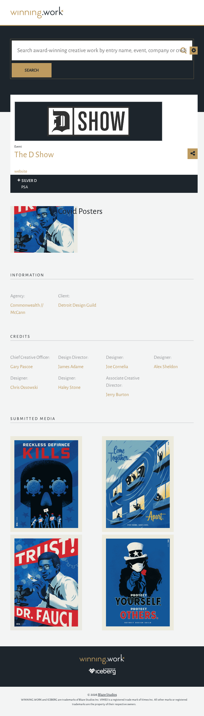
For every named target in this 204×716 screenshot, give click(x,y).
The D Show (34, 154)
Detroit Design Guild (77, 305)
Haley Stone (69, 387)
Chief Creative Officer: (30, 357)
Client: (64, 296)
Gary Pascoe (21, 366)
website (20, 171)
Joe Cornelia (117, 366)
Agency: (17, 296)
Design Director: (73, 357)
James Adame (70, 366)
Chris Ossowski (24, 387)
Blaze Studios (107, 695)
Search (32, 70)
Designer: (115, 357)
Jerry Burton (117, 394)
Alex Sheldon (166, 366)
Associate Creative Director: (122, 382)
